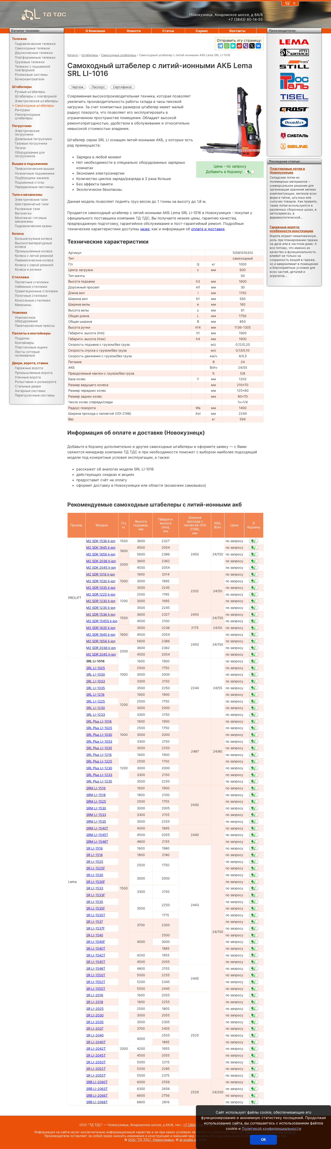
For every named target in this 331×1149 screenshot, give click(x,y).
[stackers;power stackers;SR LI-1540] (253, 935)
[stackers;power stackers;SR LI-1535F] (253, 908)
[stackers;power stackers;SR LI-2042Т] (253, 1048)
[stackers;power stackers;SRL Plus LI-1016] (253, 721)
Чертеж (77, 87)
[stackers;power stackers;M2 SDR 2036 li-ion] (253, 648)
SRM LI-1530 (96, 808)
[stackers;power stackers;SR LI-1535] (253, 901)
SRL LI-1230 (95, 708)
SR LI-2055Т (96, 1075)
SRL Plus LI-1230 (99, 768)
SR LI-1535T (95, 915)
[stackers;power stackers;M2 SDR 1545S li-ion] (253, 621)
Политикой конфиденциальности (271, 1128)
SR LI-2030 (95, 1015)
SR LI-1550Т (95, 975)
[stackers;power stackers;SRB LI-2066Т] (253, 1095)
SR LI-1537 (94, 921)
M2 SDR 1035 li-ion (100, 587)
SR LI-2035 (95, 1022)
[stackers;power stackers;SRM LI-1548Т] (253, 841)
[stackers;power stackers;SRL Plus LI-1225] (253, 761)
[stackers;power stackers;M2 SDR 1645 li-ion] (253, 634)
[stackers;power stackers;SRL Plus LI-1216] (253, 755)
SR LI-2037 (94, 1028)
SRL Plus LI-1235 (99, 781)
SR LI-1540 (94, 935)
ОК (263, 1140)
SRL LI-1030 (95, 674)
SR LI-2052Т (96, 1069)
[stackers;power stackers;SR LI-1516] (253, 848)
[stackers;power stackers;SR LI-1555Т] (253, 988)
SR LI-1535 (94, 902)
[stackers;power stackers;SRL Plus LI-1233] (253, 775)
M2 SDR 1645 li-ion (100, 634)
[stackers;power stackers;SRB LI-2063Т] (253, 1089)
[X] (252, 45)
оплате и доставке (207, 229)
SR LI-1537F (95, 928)
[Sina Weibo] (239, 45)
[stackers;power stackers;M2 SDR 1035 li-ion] (253, 587)
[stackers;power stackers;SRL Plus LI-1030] (253, 734)
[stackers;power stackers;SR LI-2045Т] (253, 1055)
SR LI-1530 (94, 875)
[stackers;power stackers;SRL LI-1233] (253, 714)
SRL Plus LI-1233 (99, 775)
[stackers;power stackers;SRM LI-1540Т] (253, 828)
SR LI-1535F (95, 908)
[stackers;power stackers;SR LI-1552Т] (253, 982)
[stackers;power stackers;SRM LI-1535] (253, 821)
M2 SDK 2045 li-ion (101, 567)
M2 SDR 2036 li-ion (101, 648)
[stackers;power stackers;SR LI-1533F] (253, 895)
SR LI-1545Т (95, 962)
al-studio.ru (188, 1140)
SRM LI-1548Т (97, 841)
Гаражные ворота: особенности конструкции (291, 229)
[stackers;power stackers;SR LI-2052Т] (253, 1068)
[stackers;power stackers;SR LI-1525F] (253, 868)
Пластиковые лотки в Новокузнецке (287, 170)
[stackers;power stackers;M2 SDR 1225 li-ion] (253, 594)
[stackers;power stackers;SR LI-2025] (253, 1008)
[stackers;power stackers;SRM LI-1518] (253, 794)
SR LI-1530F (95, 882)
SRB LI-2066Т (97, 1095)
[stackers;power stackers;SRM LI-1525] (253, 801)
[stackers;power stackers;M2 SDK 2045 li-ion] (253, 567)
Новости (134, 31)
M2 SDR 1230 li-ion (100, 601)
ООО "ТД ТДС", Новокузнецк (151, 1140)
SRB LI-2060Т (97, 1082)
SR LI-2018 (94, 1002)
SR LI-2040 (95, 1035)
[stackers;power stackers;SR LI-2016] (253, 995)
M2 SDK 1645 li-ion (100, 547)
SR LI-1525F (95, 868)
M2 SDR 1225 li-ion (100, 594)
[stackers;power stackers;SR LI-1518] (253, 855)
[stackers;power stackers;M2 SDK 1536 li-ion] (253, 541)
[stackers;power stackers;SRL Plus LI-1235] (253, 781)
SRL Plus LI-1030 (99, 735)
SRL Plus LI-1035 (99, 748)
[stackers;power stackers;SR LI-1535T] (253, 915)
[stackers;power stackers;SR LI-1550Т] (253, 975)
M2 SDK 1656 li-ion (100, 554)
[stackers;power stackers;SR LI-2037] (253, 1028)
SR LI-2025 (95, 1009)
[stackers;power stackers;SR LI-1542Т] (253, 955)
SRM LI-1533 (96, 815)
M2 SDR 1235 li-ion (100, 608)
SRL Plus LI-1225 (99, 761)
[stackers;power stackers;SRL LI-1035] (253, 688)
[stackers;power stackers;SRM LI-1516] (253, 788)
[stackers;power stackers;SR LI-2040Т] (253, 1042)
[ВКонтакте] (258, 45)
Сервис (202, 31)
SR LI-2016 (94, 995)
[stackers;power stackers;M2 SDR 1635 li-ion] (253, 628)
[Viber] (245, 45)
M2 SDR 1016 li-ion (100, 574)
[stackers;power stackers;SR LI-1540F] (253, 941)
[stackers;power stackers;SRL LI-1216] (253, 694)
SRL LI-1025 (95, 668)
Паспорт (98, 87)
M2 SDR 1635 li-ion (100, 628)
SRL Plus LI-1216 (99, 755)
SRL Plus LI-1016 (99, 721)
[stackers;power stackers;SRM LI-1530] (253, 808)
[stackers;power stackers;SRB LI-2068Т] (253, 1102)
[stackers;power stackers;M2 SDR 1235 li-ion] (253, 608)
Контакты (237, 31)
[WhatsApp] (226, 45)
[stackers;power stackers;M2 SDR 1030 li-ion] (253, 581)
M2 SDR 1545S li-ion (101, 621)
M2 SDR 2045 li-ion (101, 654)
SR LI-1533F (95, 895)
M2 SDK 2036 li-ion (101, 561)
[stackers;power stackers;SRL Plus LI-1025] (253, 728)
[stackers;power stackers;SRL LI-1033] (253, 681)
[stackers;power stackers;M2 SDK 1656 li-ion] (253, 554)
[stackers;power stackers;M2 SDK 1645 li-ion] (253, 547)
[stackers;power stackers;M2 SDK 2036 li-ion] (253, 561)
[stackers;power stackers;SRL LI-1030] (253, 674)
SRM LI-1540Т (97, 828)
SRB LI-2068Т (97, 1102)
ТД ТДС (54, 14)
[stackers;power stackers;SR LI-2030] (253, 1015)
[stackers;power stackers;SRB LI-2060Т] (253, 1082)
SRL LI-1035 (95, 688)
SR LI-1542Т (95, 955)
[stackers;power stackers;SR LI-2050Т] (253, 1062)
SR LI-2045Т (96, 1055)
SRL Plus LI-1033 (99, 741)
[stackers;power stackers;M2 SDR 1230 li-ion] (253, 601)
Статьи (168, 31)
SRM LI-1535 (96, 821)
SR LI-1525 (94, 861)
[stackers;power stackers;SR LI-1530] (253, 875)
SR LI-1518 (94, 855)
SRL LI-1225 (95, 701)
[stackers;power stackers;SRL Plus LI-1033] (253, 741)
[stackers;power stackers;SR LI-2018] (253, 1002)
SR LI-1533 (94, 888)
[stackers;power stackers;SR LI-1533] (253, 888)
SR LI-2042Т (96, 1048)
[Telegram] (220, 45)
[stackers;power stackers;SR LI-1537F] (253, 928)
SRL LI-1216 (95, 694)
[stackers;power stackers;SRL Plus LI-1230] (253, 768)
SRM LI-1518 (96, 795)
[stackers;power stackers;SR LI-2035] (253, 1022)
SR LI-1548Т (95, 968)
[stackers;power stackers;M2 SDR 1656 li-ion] (253, 641)
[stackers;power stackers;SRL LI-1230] (253, 708)
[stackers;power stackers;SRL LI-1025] (253, 668)
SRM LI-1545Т (97, 835)
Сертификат (122, 87)
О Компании (95, 31)
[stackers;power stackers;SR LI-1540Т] (253, 948)
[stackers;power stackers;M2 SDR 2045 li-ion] (253, 654)
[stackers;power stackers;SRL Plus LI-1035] (253, 748)
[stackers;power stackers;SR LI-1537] (253, 921)
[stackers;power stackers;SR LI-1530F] (253, 882)
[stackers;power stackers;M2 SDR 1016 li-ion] (253, 574)
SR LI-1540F (95, 942)
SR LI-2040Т (96, 1042)
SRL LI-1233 (95, 714)
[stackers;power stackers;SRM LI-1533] (253, 815)
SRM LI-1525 (96, 801)
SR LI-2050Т (96, 1062)
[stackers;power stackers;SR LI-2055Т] (253, 1075)
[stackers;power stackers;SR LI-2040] (253, 1035)
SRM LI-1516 (96, 788)
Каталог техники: (25, 30)
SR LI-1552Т (95, 982)
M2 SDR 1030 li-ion (100, 581)
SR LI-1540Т (95, 948)
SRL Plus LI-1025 (99, 728)
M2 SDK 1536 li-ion (100, 541)
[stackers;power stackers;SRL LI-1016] (249, 172)
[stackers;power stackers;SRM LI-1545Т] (253, 835)
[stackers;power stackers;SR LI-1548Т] (253, 968)
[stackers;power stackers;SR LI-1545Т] (253, 962)
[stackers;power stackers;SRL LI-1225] (253, 701)
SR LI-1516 (94, 848)
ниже (145, 229)
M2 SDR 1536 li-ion (100, 614)
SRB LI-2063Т (97, 1089)
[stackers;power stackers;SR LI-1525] (253, 861)
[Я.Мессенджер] (233, 45)
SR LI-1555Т (95, 988)
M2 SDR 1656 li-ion (100, 641)
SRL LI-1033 (95, 681)
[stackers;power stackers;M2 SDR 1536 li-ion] (253, 614)
